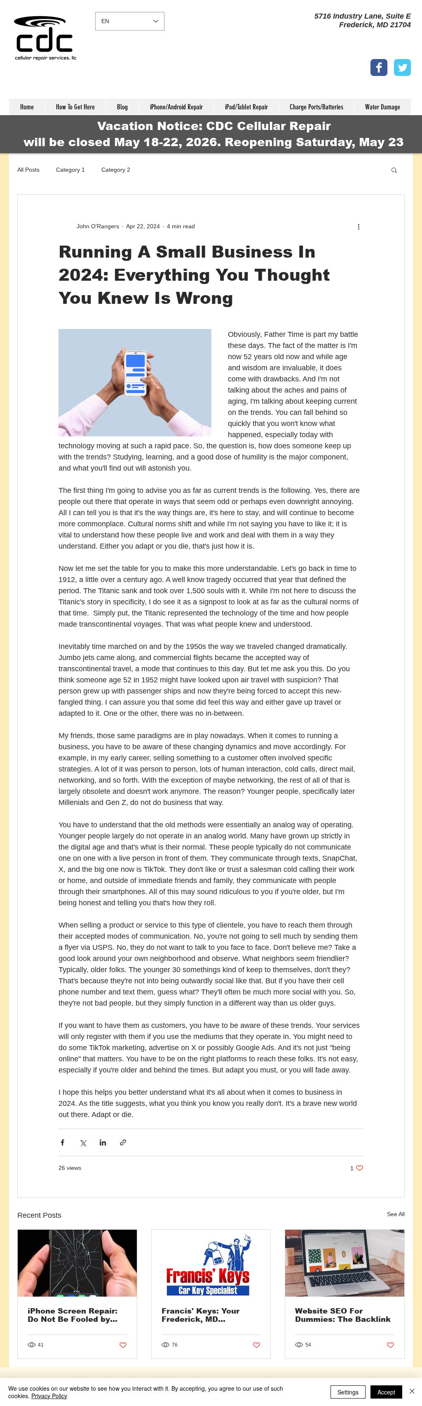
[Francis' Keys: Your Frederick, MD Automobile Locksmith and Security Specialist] (211, 1263)
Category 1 (70, 169)
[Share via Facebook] (62, 1142)
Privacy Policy (49, 1396)
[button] (394, 169)
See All (396, 1214)
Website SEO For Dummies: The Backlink (343, 1315)
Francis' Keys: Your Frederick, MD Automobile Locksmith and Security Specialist (209, 1315)
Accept (386, 1392)
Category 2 (115, 169)
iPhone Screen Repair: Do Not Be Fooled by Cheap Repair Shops (72, 1315)
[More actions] (358, 226)
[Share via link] (123, 1142)
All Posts (28, 169)
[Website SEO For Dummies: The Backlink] (344, 1263)
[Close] (412, 1392)
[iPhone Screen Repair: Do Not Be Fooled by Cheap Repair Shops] (77, 1263)
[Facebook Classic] (378, 67)
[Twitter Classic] (402, 67)
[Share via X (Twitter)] (83, 1142)
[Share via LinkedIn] (103, 1142)
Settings (348, 1392)
